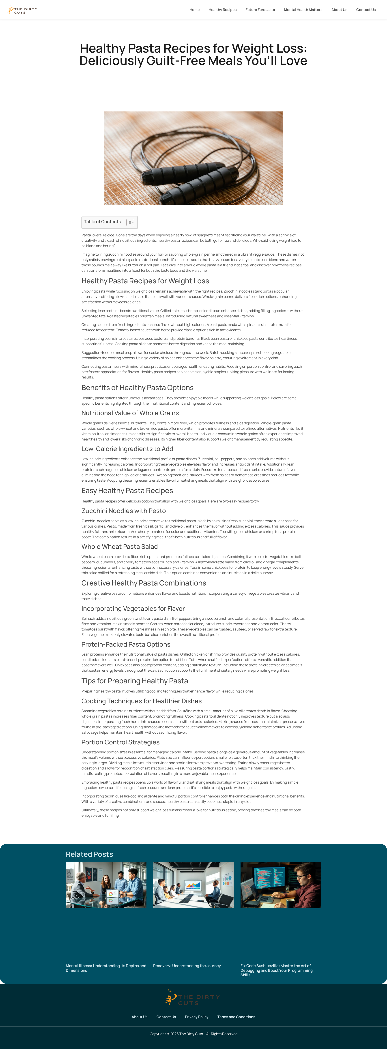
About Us (339, 9)
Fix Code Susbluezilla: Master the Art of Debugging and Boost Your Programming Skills (277, 970)
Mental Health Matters (303, 9)
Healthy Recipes (223, 9)
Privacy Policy (197, 1016)
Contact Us (366, 9)
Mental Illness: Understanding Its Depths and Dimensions (106, 968)
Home (195, 9)
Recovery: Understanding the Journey (187, 965)
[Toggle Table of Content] (128, 222)
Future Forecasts (260, 9)
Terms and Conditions (236, 1016)
